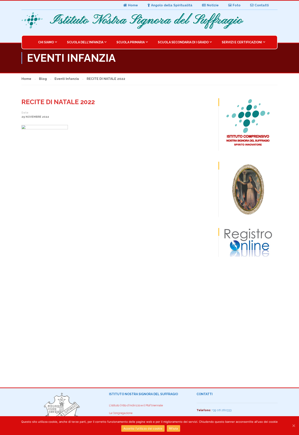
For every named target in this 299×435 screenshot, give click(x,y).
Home (133, 5)
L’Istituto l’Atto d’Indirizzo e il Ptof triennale (136, 405)
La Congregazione (120, 413)
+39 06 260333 (222, 410)
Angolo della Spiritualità (171, 5)
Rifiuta (173, 428)
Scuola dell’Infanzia (85, 42)
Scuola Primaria (130, 42)
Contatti (262, 5)
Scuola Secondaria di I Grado (183, 42)
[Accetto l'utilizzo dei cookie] (293, 425)
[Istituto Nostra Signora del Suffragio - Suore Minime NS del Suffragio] (33, 20)
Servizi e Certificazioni (242, 42)
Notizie (213, 5)
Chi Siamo (46, 42)
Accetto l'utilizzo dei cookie (142, 428)
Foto (237, 5)
